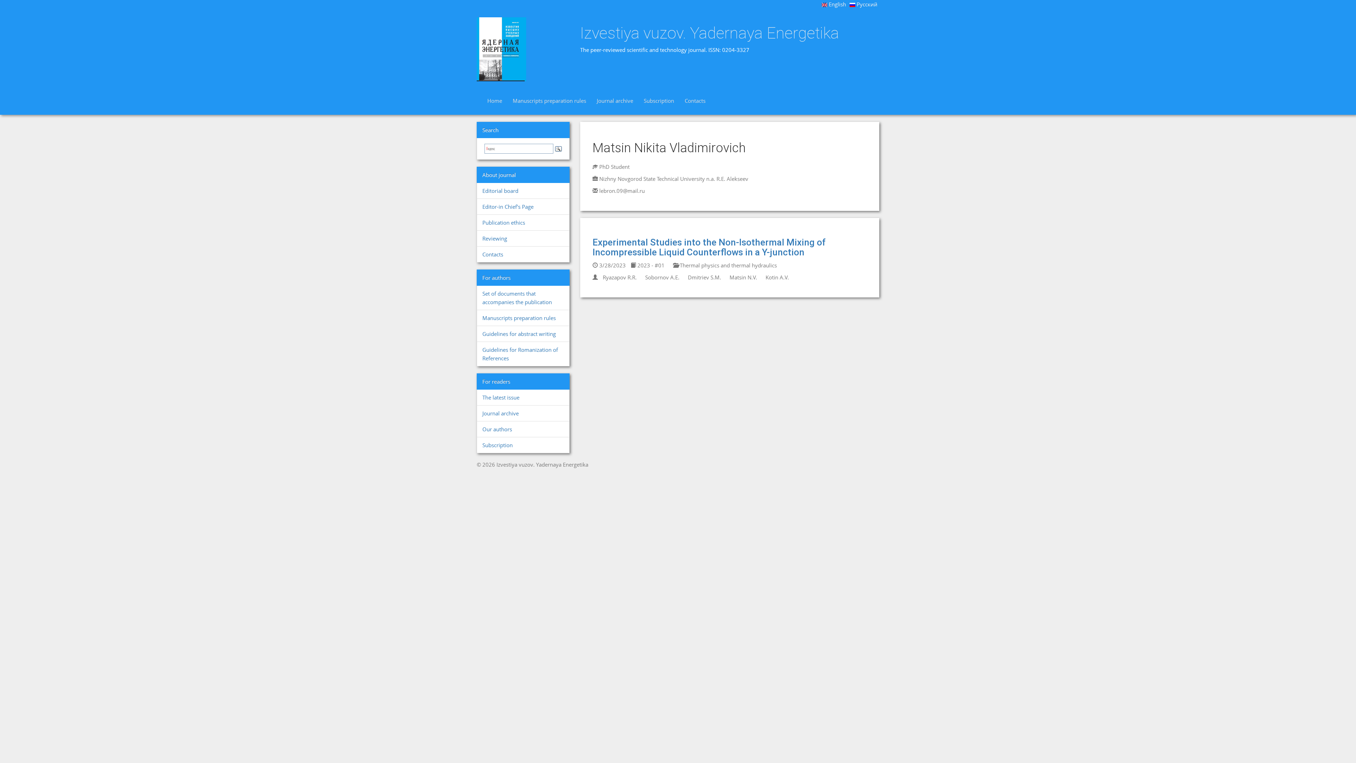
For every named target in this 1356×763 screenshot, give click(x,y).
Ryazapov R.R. (620, 277)
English (836, 4)
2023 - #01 (650, 265)
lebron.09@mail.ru (622, 190)
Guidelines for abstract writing (519, 333)
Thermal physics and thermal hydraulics (727, 265)
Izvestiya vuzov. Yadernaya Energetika (709, 33)
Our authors (497, 429)
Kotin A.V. (777, 277)
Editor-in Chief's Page (508, 206)
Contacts (695, 100)
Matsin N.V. (743, 277)
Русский (866, 4)
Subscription (659, 100)
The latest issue (500, 397)
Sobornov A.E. (662, 277)
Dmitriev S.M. (704, 277)
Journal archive (615, 100)
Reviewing (494, 238)
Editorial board (500, 190)
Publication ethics (503, 222)
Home (494, 100)
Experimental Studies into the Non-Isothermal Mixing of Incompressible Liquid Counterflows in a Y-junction (709, 247)
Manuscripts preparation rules (549, 100)
